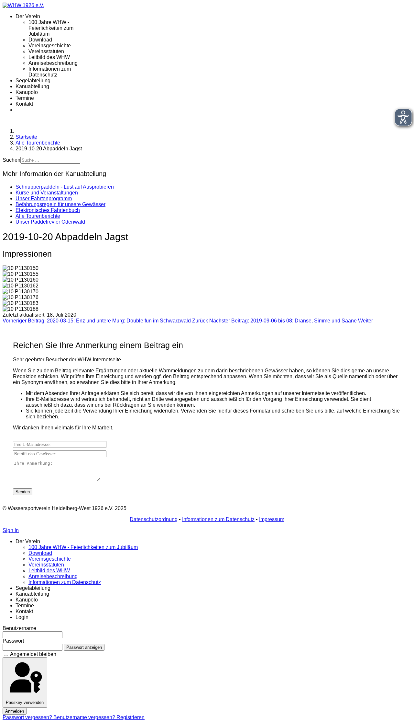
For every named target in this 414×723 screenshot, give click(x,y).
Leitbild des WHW (49, 57)
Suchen (11, 160)
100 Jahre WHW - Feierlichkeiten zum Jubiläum (50, 28)
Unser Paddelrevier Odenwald (50, 222)
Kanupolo (27, 92)
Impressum (271, 519)
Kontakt (24, 104)
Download (40, 39)
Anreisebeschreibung (53, 63)
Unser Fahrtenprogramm (44, 198)
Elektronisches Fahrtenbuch (48, 210)
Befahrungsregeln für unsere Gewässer (60, 204)
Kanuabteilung (32, 86)
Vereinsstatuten (46, 51)
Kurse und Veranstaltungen (47, 192)
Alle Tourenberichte (38, 216)
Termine (25, 98)
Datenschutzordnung (154, 519)
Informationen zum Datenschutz (49, 71)
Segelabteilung (33, 80)
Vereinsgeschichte (49, 45)
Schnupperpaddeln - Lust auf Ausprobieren (65, 187)
